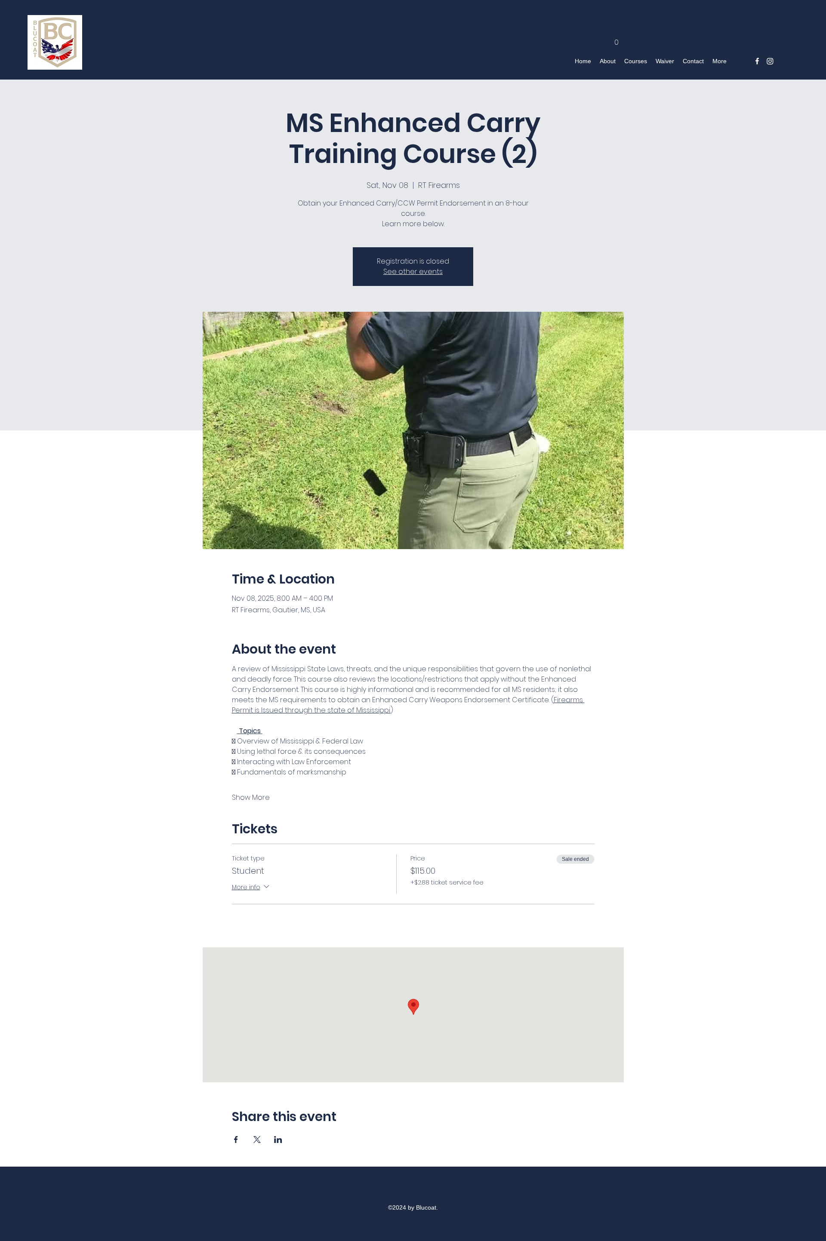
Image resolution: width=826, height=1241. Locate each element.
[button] (616, 39)
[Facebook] (757, 61)
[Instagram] (770, 61)
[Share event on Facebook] (236, 1139)
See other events (413, 271)
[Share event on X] (257, 1139)
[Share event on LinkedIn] (278, 1139)
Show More (251, 797)
